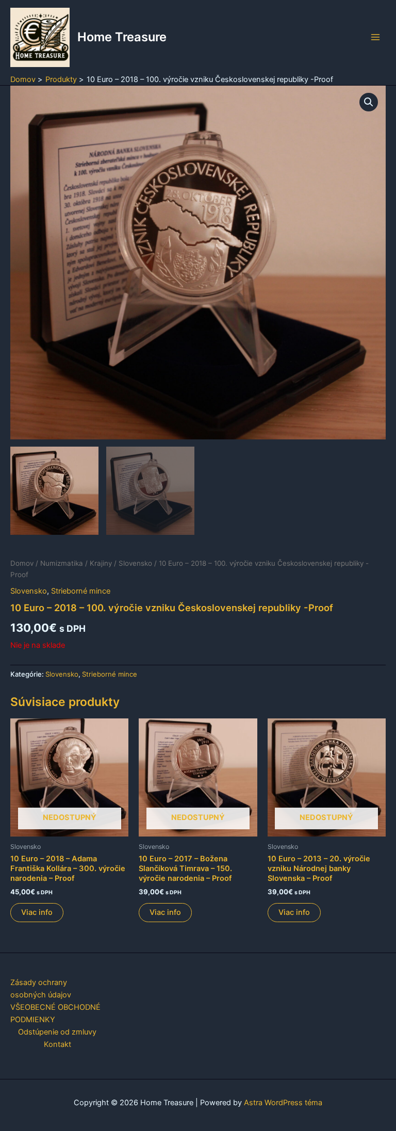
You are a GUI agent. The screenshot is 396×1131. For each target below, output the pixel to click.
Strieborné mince (80, 591)
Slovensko (135, 563)
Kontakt (57, 1044)
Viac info (37, 912)
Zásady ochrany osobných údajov (40, 988)
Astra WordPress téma (283, 1102)
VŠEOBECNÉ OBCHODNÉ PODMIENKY (55, 1013)
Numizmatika (61, 563)
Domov (22, 563)
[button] (368, 102)
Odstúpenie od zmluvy (57, 1032)
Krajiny (101, 563)
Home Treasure (122, 36)
